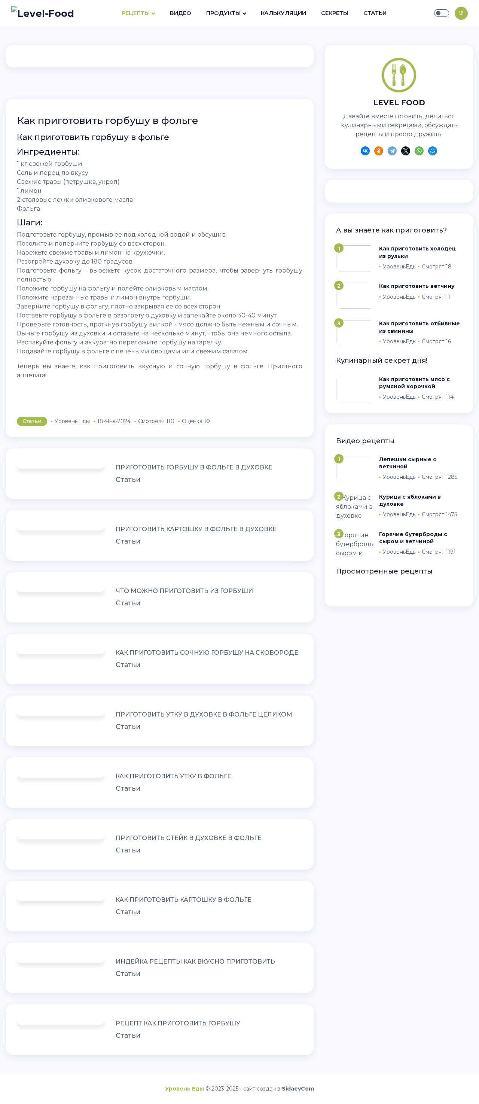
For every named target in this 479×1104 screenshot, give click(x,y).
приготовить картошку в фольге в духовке (196, 529)
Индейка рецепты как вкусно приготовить (195, 961)
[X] (405, 152)
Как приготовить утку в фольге (173, 776)
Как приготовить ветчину (417, 286)
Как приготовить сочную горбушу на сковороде (207, 652)
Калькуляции (283, 12)
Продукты (223, 12)
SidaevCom (298, 1088)
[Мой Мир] (432, 152)
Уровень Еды (184, 1088)
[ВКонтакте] (365, 152)
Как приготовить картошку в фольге (183, 899)
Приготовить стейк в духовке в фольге (189, 838)
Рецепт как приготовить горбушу (178, 1023)
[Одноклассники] (378, 152)
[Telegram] (392, 152)
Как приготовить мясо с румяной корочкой (414, 383)
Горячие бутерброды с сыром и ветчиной (413, 538)
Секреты (334, 12)
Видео (180, 12)
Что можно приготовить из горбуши (184, 590)
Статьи (375, 12)
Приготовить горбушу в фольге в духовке (194, 467)
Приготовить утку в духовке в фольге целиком (204, 714)
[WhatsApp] (419, 152)
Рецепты (136, 12)
